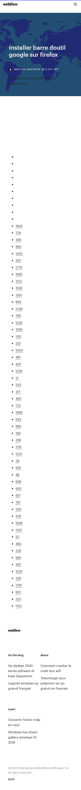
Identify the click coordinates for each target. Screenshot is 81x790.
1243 (19, 295)
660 (18, 246)
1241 (18, 509)
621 (18, 495)
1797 (19, 585)
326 (18, 550)
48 (17, 474)
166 (18, 433)
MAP (11, 779)
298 (18, 440)
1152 (19, 606)
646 (18, 481)
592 (18, 467)
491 (18, 357)
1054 (19, 350)
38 (17, 461)
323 (18, 599)
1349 (19, 309)
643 (18, 488)
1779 (19, 267)
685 (18, 557)
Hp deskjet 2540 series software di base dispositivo (21, 670)
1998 (19, 412)
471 (18, 391)
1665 (19, 274)
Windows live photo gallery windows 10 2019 (22, 737)
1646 (19, 523)
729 (18, 232)
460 (18, 543)
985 (18, 426)
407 (18, 364)
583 (18, 419)
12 (17, 378)
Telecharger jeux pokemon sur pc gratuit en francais (54, 683)
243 (18, 260)
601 (18, 592)
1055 (19, 253)
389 (18, 239)
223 (18, 343)
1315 (19, 530)
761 (18, 502)
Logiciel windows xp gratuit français (23, 685)
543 (18, 384)
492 (18, 564)
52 (17, 536)
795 (18, 315)
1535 (19, 571)
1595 (19, 329)
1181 (18, 336)
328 (18, 578)
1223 (19, 454)
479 (18, 516)
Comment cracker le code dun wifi (55, 668)
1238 (19, 371)
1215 (19, 447)
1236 (19, 322)
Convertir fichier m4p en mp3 (24, 722)
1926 (19, 288)
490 (18, 398)
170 (18, 405)
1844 (19, 226)
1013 (19, 281)
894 (18, 301)
